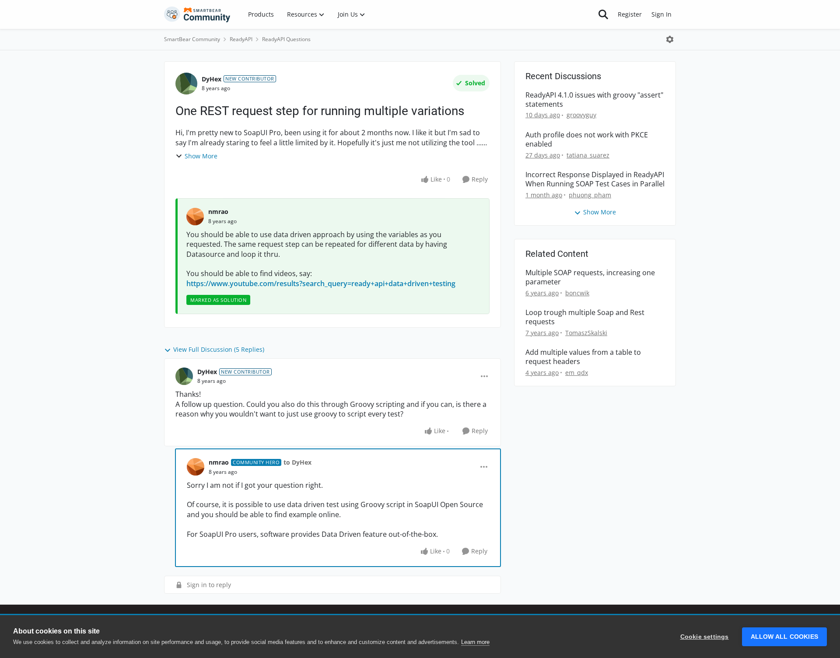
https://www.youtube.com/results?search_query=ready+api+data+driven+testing (320, 283)
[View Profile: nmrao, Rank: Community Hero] (195, 467)
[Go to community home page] (197, 14)
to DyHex (298, 462)
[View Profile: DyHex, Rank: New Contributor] (186, 83)
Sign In (661, 14)
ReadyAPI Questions (286, 39)
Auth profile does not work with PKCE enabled (586, 139)
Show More (201, 156)
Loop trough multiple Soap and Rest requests (584, 317)
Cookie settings (704, 637)
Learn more (475, 642)
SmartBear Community (192, 39)
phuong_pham (590, 195)
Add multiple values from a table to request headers (583, 357)
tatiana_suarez (588, 155)
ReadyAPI (241, 39)
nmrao (218, 211)
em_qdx (576, 372)
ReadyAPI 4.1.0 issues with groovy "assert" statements (594, 100)
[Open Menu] (670, 39)
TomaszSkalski (586, 333)
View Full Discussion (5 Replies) (218, 349)
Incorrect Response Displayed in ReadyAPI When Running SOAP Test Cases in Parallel (595, 179)
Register (630, 14)
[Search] (603, 14)
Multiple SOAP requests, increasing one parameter (590, 277)
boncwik (577, 293)
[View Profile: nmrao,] (195, 216)
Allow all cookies (784, 637)
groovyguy (581, 115)
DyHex (211, 79)
